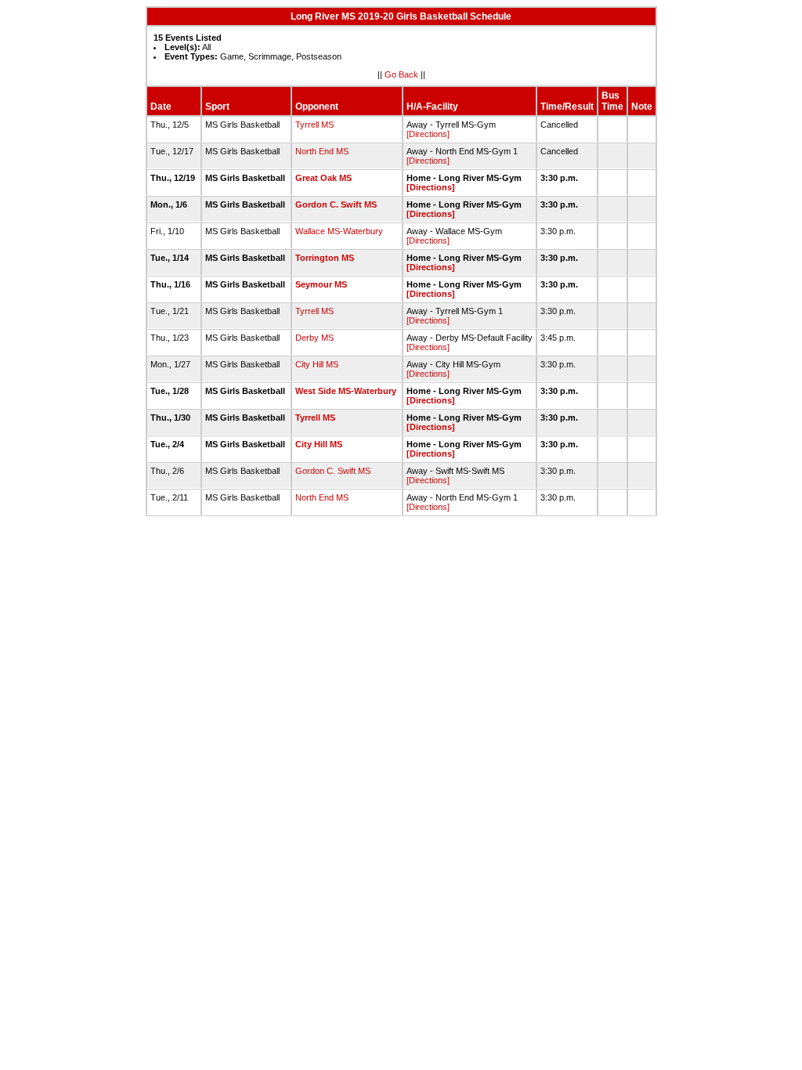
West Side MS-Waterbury (345, 391)
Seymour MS (321, 284)
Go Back (401, 74)
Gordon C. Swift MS (336, 204)
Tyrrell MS (314, 124)
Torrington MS (324, 257)
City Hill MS (316, 364)
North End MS (322, 151)
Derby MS (314, 337)
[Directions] (428, 134)
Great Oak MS (323, 178)
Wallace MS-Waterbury (339, 231)
